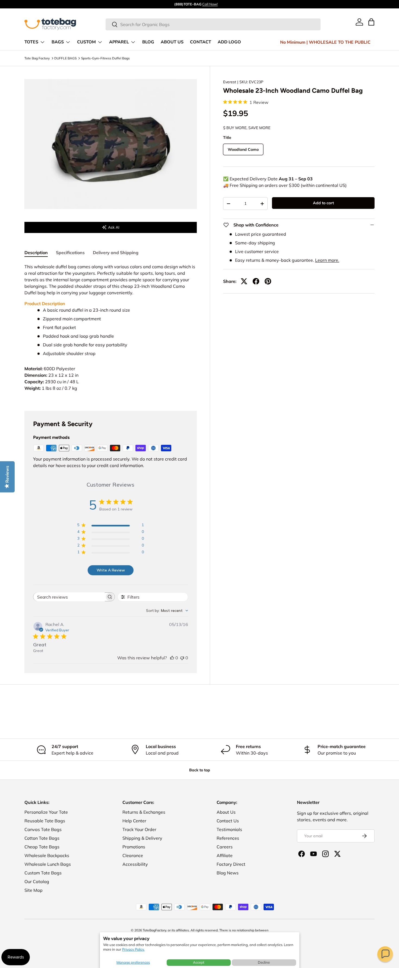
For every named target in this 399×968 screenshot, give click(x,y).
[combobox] (213, 24)
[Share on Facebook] (256, 281)
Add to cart (323, 202)
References (228, 838)
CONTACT (200, 42)
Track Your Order (139, 829)
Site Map (33, 890)
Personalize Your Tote (46, 812)
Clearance (132, 855)
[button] (385, 954)
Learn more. (327, 260)
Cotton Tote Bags (41, 838)
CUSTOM (86, 42)
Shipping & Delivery (142, 838)
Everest (229, 81)
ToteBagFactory (154, 930)
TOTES (31, 42)
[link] (359, 22)
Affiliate (225, 855)
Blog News (228, 873)
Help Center (134, 821)
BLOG (148, 42)
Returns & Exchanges (143, 812)
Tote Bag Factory (37, 58)
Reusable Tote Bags (44, 820)
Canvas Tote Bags (43, 829)
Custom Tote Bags (43, 873)
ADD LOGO (229, 42)
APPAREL (119, 42)
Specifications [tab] (70, 252)
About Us (226, 812)
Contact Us (228, 821)
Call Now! (210, 4)
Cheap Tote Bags (41, 846)
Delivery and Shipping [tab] (115, 252)
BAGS (58, 42)
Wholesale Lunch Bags (47, 864)
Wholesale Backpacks (46, 855)
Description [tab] (36, 252)
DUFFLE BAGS (65, 58)
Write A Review (111, 570)
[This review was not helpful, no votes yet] (182, 657)
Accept (198, 962)
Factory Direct (231, 864)
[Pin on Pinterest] (268, 281)
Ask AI (113, 227)
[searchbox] (69, 596)
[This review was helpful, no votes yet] (172, 657)
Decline (264, 962)
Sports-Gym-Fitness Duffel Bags (105, 58)
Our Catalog (36, 881)
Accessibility (135, 864)
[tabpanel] (110, 330)
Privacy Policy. (133, 949)
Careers (225, 847)
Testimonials (229, 829)
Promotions (133, 847)
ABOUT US (172, 42)
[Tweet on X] (244, 281)
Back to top (199, 770)
